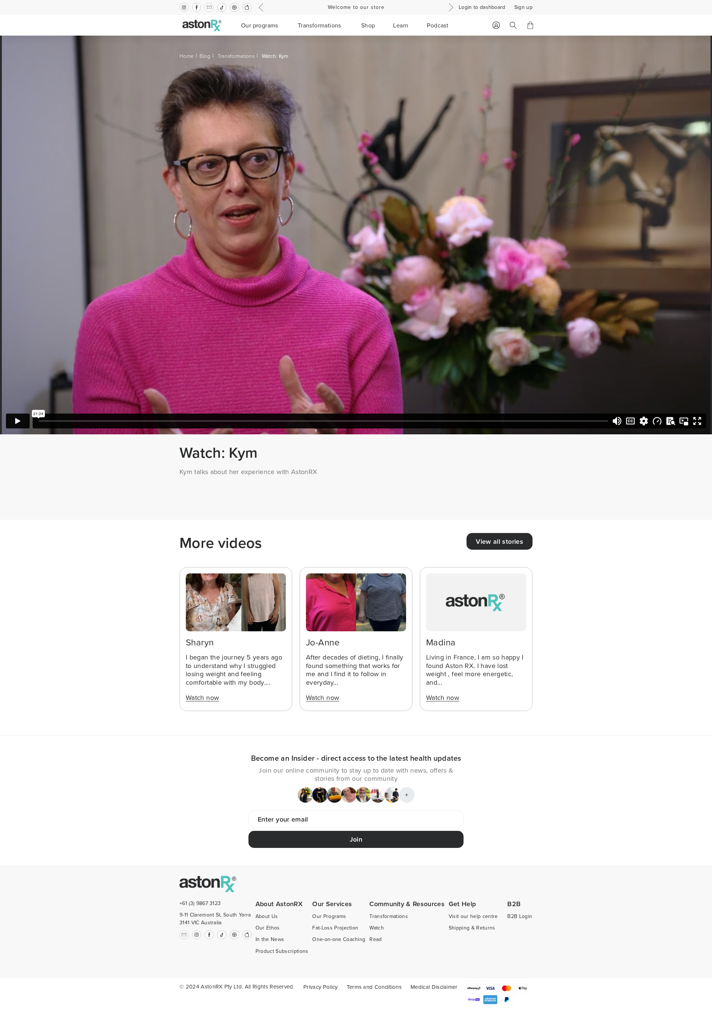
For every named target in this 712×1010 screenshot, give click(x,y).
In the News (270, 939)
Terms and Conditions (374, 987)
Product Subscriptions (282, 951)
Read (375, 939)
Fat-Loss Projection (335, 927)
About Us (267, 916)
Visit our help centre (473, 916)
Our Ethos (268, 927)
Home (186, 55)
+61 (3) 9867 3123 (200, 903)
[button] (260, 25)
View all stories (499, 541)
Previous (262, 7)
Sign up (523, 7)
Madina (441, 642)
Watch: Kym (275, 56)
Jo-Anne (323, 642)
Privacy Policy (320, 987)
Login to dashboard (482, 7)
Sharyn (200, 642)
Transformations (236, 55)
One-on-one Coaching (338, 939)
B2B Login (519, 916)
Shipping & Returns (472, 927)
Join (356, 839)
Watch (376, 927)
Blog (205, 55)
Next (450, 7)
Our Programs (329, 916)
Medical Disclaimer (434, 987)
